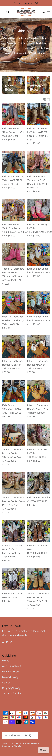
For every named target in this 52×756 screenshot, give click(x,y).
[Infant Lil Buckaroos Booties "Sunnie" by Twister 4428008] (38, 391)
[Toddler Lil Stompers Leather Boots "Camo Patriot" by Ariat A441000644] (13, 483)
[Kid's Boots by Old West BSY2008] (13, 579)
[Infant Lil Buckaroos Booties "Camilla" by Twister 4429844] (13, 302)
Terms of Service (11, 693)
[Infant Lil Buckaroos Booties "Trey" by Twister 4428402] (38, 346)
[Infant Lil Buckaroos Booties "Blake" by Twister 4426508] (13, 346)
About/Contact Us (13, 666)
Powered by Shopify (11, 746)
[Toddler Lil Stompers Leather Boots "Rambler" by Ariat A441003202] (13, 435)
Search (6, 682)
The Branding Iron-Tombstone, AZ (25, 743)
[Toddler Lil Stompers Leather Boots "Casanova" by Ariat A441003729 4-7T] (13, 254)
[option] (13, 85)
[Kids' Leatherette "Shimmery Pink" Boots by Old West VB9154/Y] (38, 162)
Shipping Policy (11, 688)
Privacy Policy (10, 671)
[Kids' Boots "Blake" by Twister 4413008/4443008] (38, 435)
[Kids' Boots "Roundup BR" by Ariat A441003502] (13, 391)
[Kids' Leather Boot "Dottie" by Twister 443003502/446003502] (13, 210)
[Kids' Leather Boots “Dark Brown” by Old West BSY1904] (13, 114)
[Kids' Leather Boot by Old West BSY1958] (38, 483)
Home (5, 660)
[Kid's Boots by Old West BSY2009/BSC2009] (38, 531)
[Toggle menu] (3, 12)
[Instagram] (11, 642)
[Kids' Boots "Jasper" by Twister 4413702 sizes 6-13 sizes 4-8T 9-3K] (38, 114)
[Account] (43, 12)
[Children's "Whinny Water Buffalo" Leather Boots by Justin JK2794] (13, 531)
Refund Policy (10, 677)
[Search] (9, 12)
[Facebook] (7, 642)
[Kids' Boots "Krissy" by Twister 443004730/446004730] (38, 210)
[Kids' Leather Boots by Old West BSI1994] (38, 254)
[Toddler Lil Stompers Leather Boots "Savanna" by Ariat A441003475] (38, 579)
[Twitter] (3, 642)
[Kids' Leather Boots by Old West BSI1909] (38, 302)
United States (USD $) (18, 735)
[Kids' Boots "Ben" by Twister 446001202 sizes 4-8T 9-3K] (13, 162)
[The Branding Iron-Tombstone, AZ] (26, 12)
